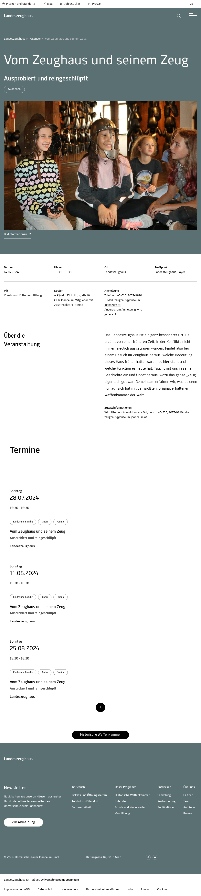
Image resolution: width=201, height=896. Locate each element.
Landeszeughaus (14, 38)
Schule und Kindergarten (130, 807)
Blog (50, 3)
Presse (96, 3)
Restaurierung (166, 801)
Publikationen (166, 807)
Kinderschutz (70, 889)
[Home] (18, 16)
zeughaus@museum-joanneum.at (125, 417)
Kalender (35, 38)
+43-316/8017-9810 (128, 295)
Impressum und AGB (17, 889)
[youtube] (155, 857)
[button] (179, 16)
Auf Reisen (190, 807)
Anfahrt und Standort (85, 801)
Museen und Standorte (20, 3)
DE (191, 3)
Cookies (162, 889)
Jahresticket (72, 3)
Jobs (130, 889)
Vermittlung (122, 813)
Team (186, 801)
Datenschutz (45, 889)
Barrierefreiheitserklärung (102, 889)
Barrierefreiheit (81, 807)
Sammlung (164, 795)
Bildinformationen (16, 234)
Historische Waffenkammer (132, 795)
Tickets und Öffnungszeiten (89, 795)
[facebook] (148, 857)
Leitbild (188, 795)
